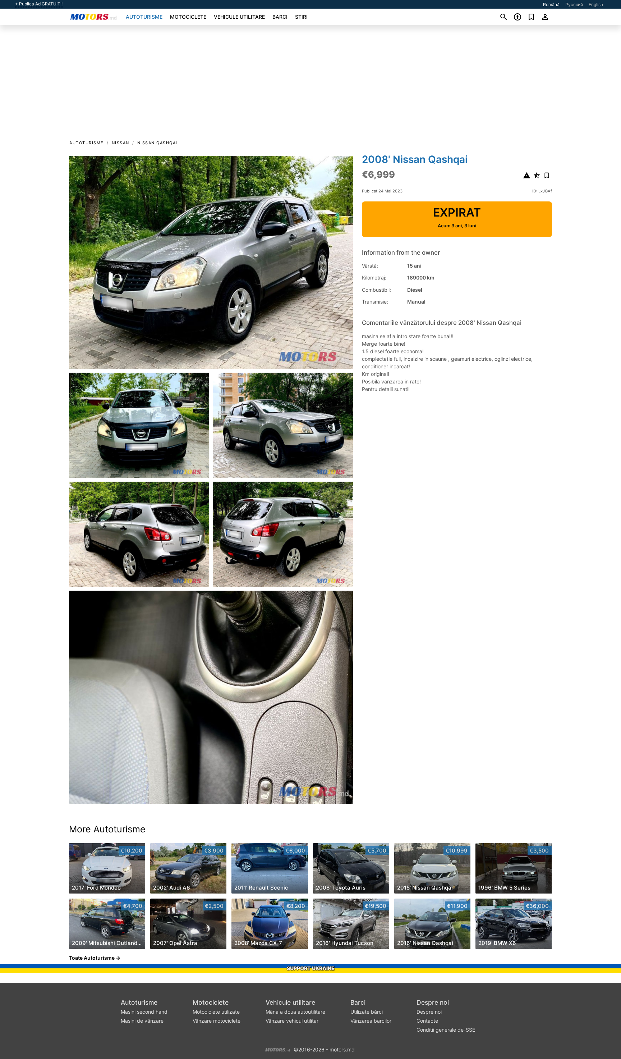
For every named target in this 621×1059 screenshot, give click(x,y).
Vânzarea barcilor (370, 1021)
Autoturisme (144, 17)
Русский (574, 4)
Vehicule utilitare (239, 17)
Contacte (427, 1021)
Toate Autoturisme (92, 958)
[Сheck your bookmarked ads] (531, 17)
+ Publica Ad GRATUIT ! (39, 3)
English (596, 4)
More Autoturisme (107, 829)
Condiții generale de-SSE (446, 1030)
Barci (280, 17)
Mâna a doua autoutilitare (295, 1012)
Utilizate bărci (366, 1012)
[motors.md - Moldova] (277, 1049)
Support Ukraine (311, 968)
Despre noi (433, 1002)
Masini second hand (144, 1012)
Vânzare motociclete (216, 1021)
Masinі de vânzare (142, 1021)
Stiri (301, 17)
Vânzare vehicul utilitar (292, 1021)
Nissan (120, 142)
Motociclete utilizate (216, 1012)
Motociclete (188, 17)
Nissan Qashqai (157, 142)
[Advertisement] (310, 85)
